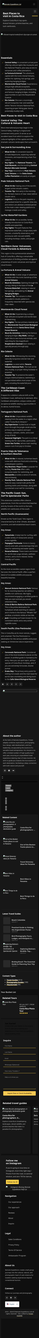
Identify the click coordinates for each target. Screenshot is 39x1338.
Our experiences (14, 1202)
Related (8, 785)
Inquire (11, 1223)
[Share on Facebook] (3, 684)
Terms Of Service (15, 1250)
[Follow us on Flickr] (15, 1298)
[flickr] (13, 772)
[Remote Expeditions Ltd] (11, 4)
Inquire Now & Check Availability (19, 1093)
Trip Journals (12, 984)
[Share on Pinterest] (12, 684)
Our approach (13, 1207)
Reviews (11, 1213)
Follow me (11, 1182)
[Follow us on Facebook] (11, 1298)
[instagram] (5, 772)
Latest (8, 788)
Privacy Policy (13, 1245)
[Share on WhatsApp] (7, 684)
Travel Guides (12, 980)
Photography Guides (15, 982)
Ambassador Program (17, 1255)
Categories (9, 790)
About (10, 1218)
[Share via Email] (16, 684)
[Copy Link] (20, 684)
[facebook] (9, 772)
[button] (19, 778)
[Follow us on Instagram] (7, 1298)
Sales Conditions (14, 1239)
